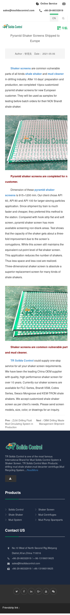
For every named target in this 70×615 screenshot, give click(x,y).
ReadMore (32, 470)
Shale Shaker (15, 514)
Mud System (15, 519)
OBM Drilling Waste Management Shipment (51, 422)
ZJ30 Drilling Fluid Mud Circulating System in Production (19, 424)
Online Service (48, 3)
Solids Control (15, 509)
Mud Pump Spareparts (50, 519)
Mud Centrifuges (47, 514)
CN (54, 18)
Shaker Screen (46, 509)
